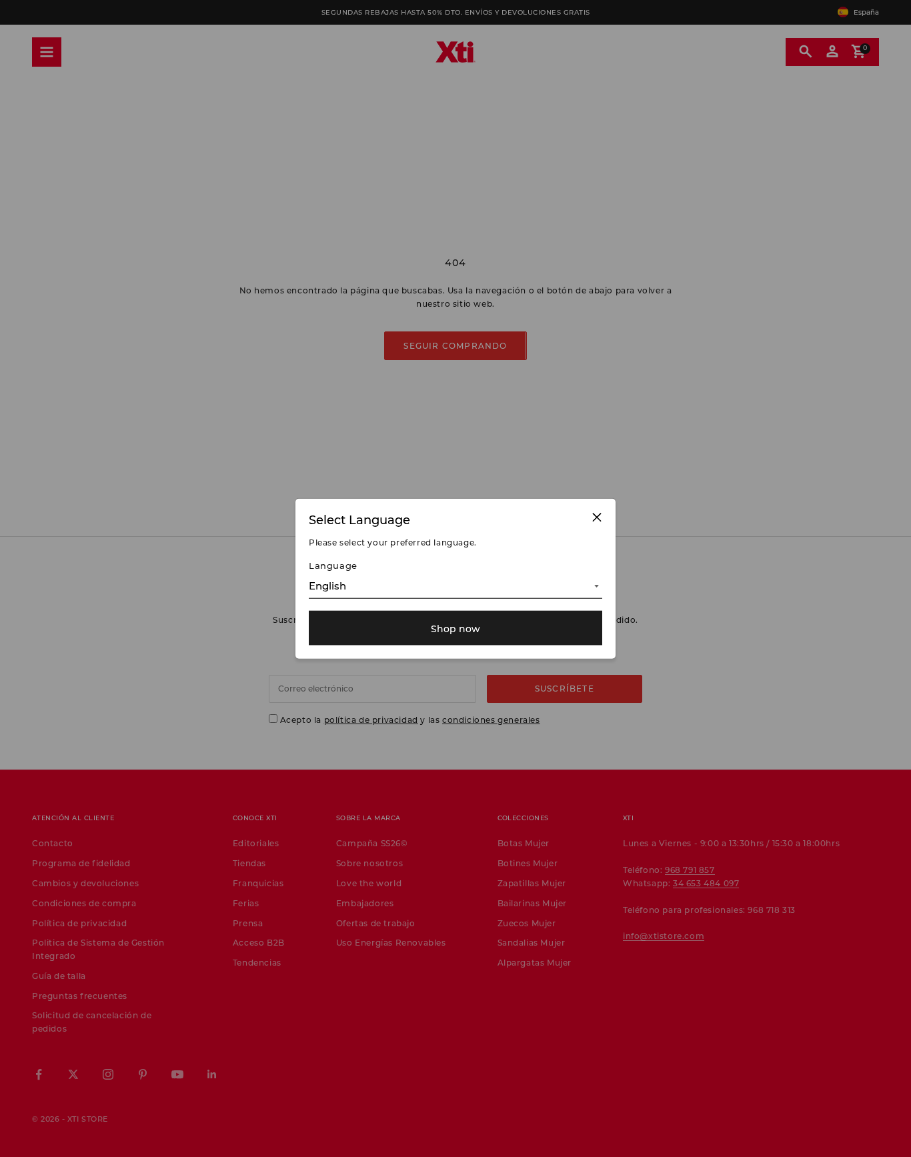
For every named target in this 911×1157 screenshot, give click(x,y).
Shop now (455, 628)
